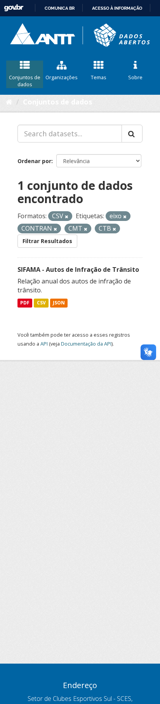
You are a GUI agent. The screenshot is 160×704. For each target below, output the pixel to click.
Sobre (135, 77)
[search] (132, 134)
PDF (25, 302)
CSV (41, 302)
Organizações (61, 77)
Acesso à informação (117, 8)
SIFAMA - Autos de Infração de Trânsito (78, 269)
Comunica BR (60, 8)
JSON (59, 302)
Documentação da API (86, 343)
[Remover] (66, 216)
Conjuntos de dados (24, 81)
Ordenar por (34, 161)
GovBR (13, 8)
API (44, 343)
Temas (98, 77)
